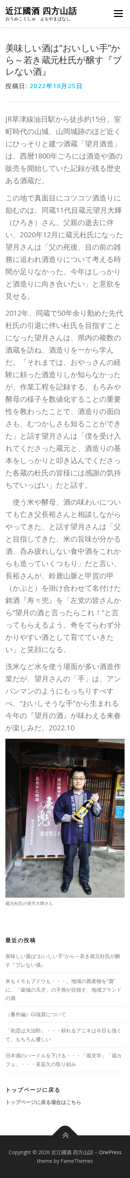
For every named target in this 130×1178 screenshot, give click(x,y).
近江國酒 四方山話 (41, 11)
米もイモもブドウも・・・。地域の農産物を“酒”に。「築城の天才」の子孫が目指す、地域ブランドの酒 (63, 990)
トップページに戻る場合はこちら (43, 1102)
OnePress (110, 1152)
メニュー (118, 13)
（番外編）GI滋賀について (35, 1014)
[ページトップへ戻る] (65, 1135)
